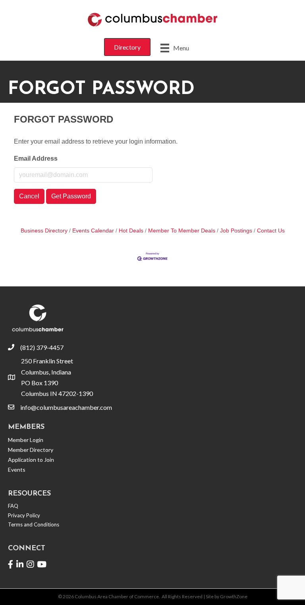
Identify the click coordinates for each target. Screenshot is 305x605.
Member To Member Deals (181, 231)
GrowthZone (233, 596)
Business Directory (44, 231)
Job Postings (236, 231)
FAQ (13, 506)
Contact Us (271, 231)
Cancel (29, 196)
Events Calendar (93, 231)
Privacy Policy (24, 515)
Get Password (71, 196)
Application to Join (31, 459)
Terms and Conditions (33, 524)
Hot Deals (131, 231)
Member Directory (30, 449)
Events (16, 469)
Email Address (36, 158)
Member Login (25, 439)
